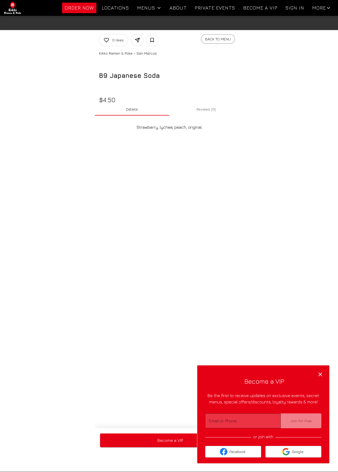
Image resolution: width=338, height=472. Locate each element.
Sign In (294, 8)
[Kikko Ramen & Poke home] (28, 8)
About (178, 8)
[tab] (132, 109)
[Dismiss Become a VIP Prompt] (320, 374)
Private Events (215, 8)
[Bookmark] (152, 40)
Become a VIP (260, 8)
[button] (149, 8)
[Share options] (137, 40)
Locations (115, 8)
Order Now (79, 8)
